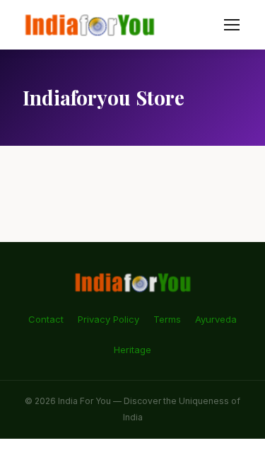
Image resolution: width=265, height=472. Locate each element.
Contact (46, 319)
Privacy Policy (108, 319)
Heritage (132, 349)
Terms (167, 319)
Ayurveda (216, 319)
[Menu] (231, 25)
